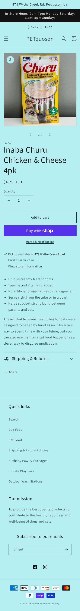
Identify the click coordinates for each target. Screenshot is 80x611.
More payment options (40, 242)
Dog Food (16, 429)
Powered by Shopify (50, 603)
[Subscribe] (66, 549)
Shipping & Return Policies (28, 450)
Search (14, 419)
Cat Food (15, 440)
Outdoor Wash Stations (25, 481)
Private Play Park (21, 471)
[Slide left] (30, 134)
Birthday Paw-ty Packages (28, 460)
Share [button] (13, 371)
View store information (25, 266)
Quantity (10, 191)
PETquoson (34, 603)
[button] (6, 38)
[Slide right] (50, 134)
